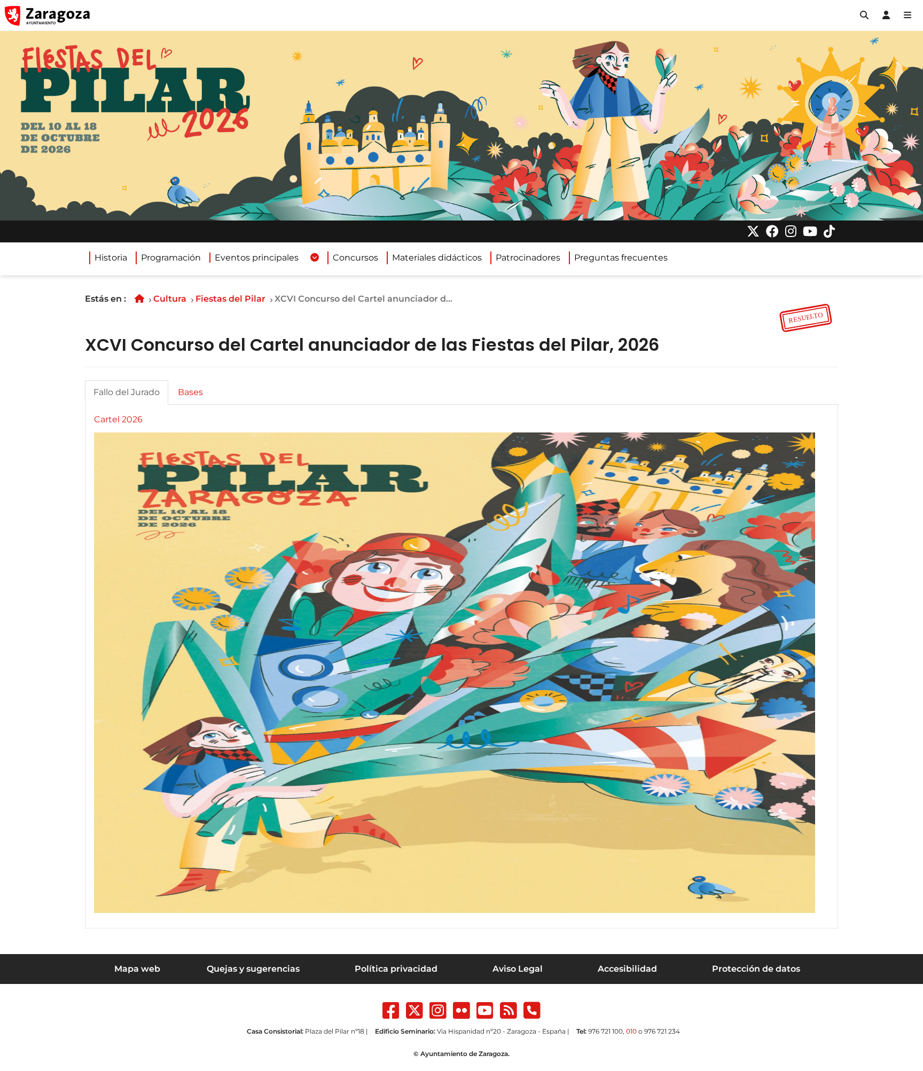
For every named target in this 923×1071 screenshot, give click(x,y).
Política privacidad (396, 969)
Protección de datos (756, 969)
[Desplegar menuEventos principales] (314, 258)
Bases (190, 392)
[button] (864, 15)
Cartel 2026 (118, 419)
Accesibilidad (627, 969)
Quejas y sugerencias (253, 969)
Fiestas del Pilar (230, 299)
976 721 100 (605, 1031)
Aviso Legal (517, 969)
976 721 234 (662, 1031)
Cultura (169, 299)
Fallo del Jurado (126, 392)
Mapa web (137, 969)
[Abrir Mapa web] (907, 15)
